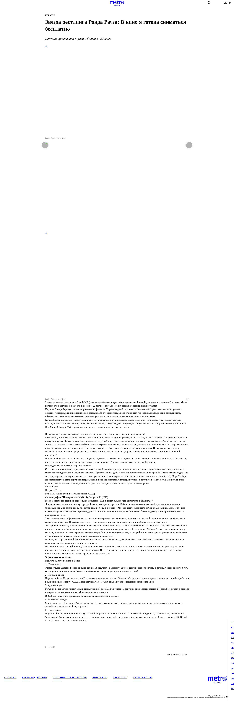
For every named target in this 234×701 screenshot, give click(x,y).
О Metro (10, 677)
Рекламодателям (34, 677)
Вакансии (120, 677)
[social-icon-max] (23, 696)
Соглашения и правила (70, 677)
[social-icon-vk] (6, 696)
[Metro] (117, 3)
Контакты (99, 677)
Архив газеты (142, 677)
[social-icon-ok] (17, 696)
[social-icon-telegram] (12, 696)
